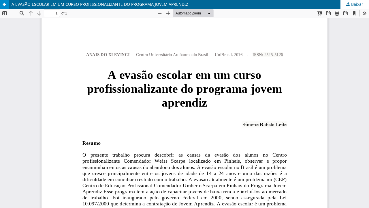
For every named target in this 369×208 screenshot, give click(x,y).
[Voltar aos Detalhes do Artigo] (4, 4)
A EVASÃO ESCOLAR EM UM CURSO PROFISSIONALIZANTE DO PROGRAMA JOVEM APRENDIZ (100, 4)
